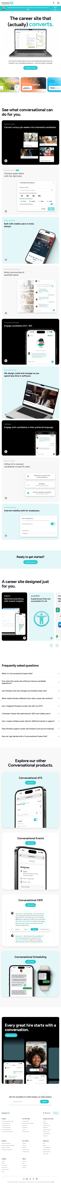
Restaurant (45, 1123)
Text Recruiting (25, 1121)
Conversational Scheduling (7, 1131)
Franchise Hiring (46, 1125)
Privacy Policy (4, 1165)
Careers (24, 1161)
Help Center (45, 1153)
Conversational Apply (6, 1127)
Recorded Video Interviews (27, 1123)
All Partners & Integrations (7, 1149)
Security (3, 1161)
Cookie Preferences (30, 1181)
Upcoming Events (46, 1151)
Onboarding (24, 1127)
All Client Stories (25, 1151)
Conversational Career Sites (7, 1121)
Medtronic (24, 1147)
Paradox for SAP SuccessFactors (8, 1145)
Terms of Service (5, 1169)
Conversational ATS (6, 1125)
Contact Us (24, 1165)
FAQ (23, 1163)
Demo (55, 1113)
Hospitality (45, 1135)
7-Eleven (24, 1145)
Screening (24, 1125)
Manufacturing (46, 1131)
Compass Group (25, 1149)
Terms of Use (4, 1167)
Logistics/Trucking (47, 1129)
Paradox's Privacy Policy (47, 1104)
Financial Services (46, 1133)
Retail (44, 1121)
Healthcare (45, 1127)
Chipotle (24, 1143)
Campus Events (25, 1131)
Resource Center (46, 1149)
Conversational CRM (6, 1123)
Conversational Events (6, 1129)
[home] (7, 2)
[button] (58, 3)
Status (3, 1163)
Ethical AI (24, 1167)
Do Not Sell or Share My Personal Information (43, 1181)
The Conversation (46, 1147)
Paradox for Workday (6, 1143)
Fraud (3, 1171)
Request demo (11, 1035)
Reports (44, 1145)
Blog (44, 1143)
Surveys (24, 1129)
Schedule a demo (30, 68)
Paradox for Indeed (5, 1147)
